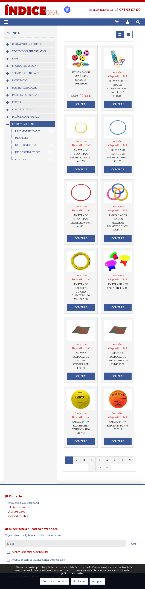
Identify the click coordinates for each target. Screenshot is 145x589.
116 (99, 467)
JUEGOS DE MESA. (34, 145)
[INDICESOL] (31, 15)
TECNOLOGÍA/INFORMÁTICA (29, 51)
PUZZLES (34, 159)
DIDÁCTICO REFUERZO (26, 116)
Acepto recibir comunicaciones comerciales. (38, 559)
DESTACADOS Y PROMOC (27, 44)
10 (91, 467)
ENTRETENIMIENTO (24, 124)
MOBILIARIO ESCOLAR (25, 95)
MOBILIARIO (19, 80)
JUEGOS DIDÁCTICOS (34, 152)
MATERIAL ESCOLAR (24, 87)
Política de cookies (55, 581)
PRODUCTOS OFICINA (25, 65)
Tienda (13, 33)
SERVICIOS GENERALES (26, 73)
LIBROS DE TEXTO (22, 109)
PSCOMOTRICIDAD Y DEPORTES (34, 134)
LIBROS (16, 102)
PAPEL (16, 58)
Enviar (132, 543)
